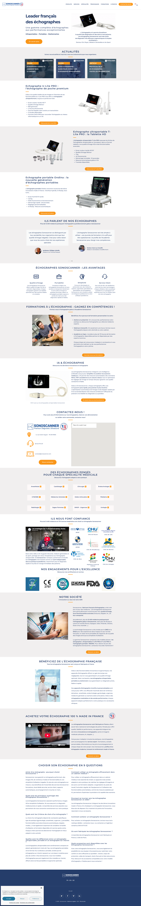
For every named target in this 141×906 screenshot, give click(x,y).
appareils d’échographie (79, 673)
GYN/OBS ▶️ (36, 497)
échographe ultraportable (83, 140)
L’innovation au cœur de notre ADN (70, 600)
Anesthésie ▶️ (36, 486)
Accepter (8, 898)
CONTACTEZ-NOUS (125, 4)
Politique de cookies (14, 902)
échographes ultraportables (49, 403)
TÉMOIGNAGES (94, 4)
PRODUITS (69, 4)
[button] (41, 888)
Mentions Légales (71, 901)
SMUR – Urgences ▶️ (81, 507)
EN (70, 880)
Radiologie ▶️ (36, 507)
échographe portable (81, 643)
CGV (78, 901)
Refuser (22, 898)
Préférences (35, 898)
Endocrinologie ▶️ (104, 486)
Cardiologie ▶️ (59, 486)
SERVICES (76, 4)
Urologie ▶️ (105, 507)
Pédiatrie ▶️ (104, 497)
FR (67, 880)
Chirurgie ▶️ (82, 486)
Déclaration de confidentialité (27, 902)
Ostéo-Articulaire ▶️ (82, 497)
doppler (89, 734)
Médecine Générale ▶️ (59, 497)
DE (73, 880)
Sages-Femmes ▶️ (59, 507)
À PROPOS (114, 4)
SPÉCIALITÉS (85, 4)
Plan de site (82, 901)
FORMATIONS (105, 4)
